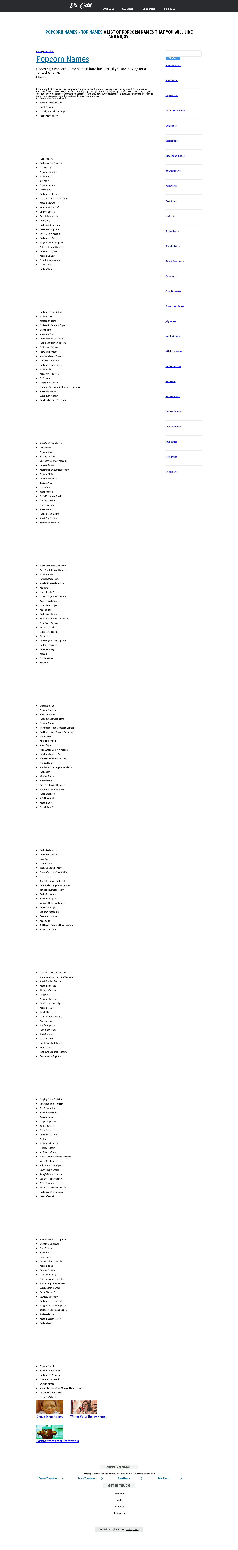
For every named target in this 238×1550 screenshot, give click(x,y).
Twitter (119, 1500)
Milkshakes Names (174, 351)
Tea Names (170, 216)
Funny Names (148, 9)
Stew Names (171, 457)
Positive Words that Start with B (57, 1441)
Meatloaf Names (173, 336)
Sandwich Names (173, 411)
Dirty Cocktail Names (175, 156)
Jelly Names (171, 321)
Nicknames (169, 9)
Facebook (119, 1493)
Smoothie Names (173, 426)
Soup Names (171, 441)
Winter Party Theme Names (88, 1416)
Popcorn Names (62, 59)
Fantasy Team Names (48, 1478)
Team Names (124, 1478)
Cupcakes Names (173, 291)
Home (39, 51)
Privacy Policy (132, 1529)
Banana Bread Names (175, 110)
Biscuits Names (173, 246)
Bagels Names (172, 95)
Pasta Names (171, 186)
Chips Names (171, 276)
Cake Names (171, 125)
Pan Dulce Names (173, 366)
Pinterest (119, 1506)
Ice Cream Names (173, 171)
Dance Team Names (49, 1416)
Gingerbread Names (175, 306)
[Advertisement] (97, 136)
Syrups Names (172, 472)
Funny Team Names (87, 1478)
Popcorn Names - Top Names (74, 32)
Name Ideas (48, 51)
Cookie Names (172, 140)
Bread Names (172, 80)
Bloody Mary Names (175, 261)
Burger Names (172, 231)
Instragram (119, 1513)
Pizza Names (171, 201)
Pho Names (171, 381)
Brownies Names (173, 65)
